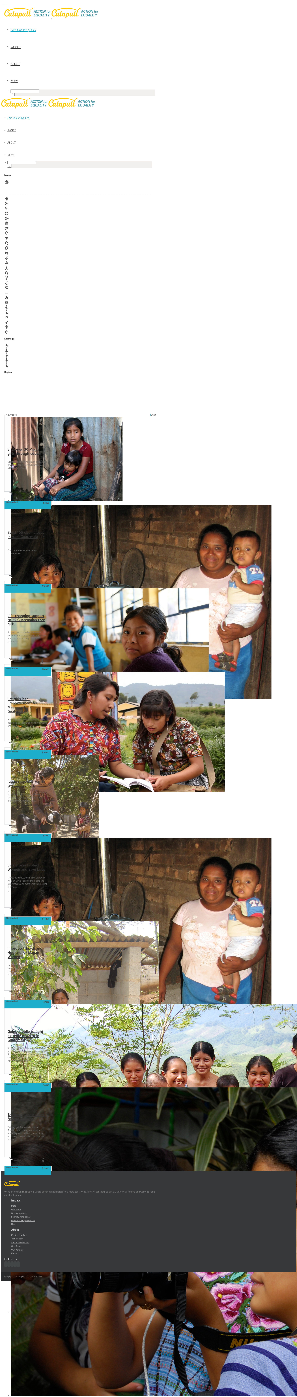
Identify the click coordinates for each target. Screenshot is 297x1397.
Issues (7, 175)
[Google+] (15, 1264)
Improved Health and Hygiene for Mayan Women (25, 952)
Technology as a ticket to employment (26, 1117)
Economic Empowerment (23, 1220)
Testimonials (17, 1238)
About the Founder (20, 1242)
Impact (16, 47)
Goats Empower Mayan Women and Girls (26, 784)
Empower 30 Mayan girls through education (27, 451)
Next (154, 415)
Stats (13, 1205)
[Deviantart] (5, 3)
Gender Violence (19, 1213)
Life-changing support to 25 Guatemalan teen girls (26, 620)
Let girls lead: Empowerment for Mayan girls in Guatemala (23, 705)
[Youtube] (12, 1264)
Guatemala (17, 494)
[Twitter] (9, 1264)
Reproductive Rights (20, 1216)
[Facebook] (5, 1264)
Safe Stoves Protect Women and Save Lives (26, 867)
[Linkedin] (18, 1264)
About (15, 64)
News (14, 81)
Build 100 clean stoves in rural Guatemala (26, 534)
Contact (15, 1253)
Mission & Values (19, 1235)
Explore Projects (23, 30)
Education (16, 1209)
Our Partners (17, 1249)
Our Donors (16, 1246)
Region (8, 372)
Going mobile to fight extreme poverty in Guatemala (25, 1036)
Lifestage (9, 338)
